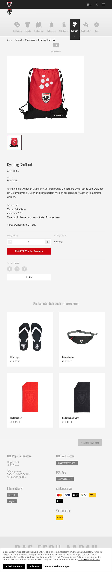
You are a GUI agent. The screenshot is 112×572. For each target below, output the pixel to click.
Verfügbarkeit (60, 235)
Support (11, 495)
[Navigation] (103, 4)
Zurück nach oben (91, 442)
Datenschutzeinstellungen (56, 566)
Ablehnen (34, 566)
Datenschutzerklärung (89, 559)
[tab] (89, 4)
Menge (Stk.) (12, 235)
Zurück (29, 277)
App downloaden (63, 479)
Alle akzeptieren (14, 566)
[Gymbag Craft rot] (14, 142)
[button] (10, 242)
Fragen (11, 501)
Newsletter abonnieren (66, 463)
